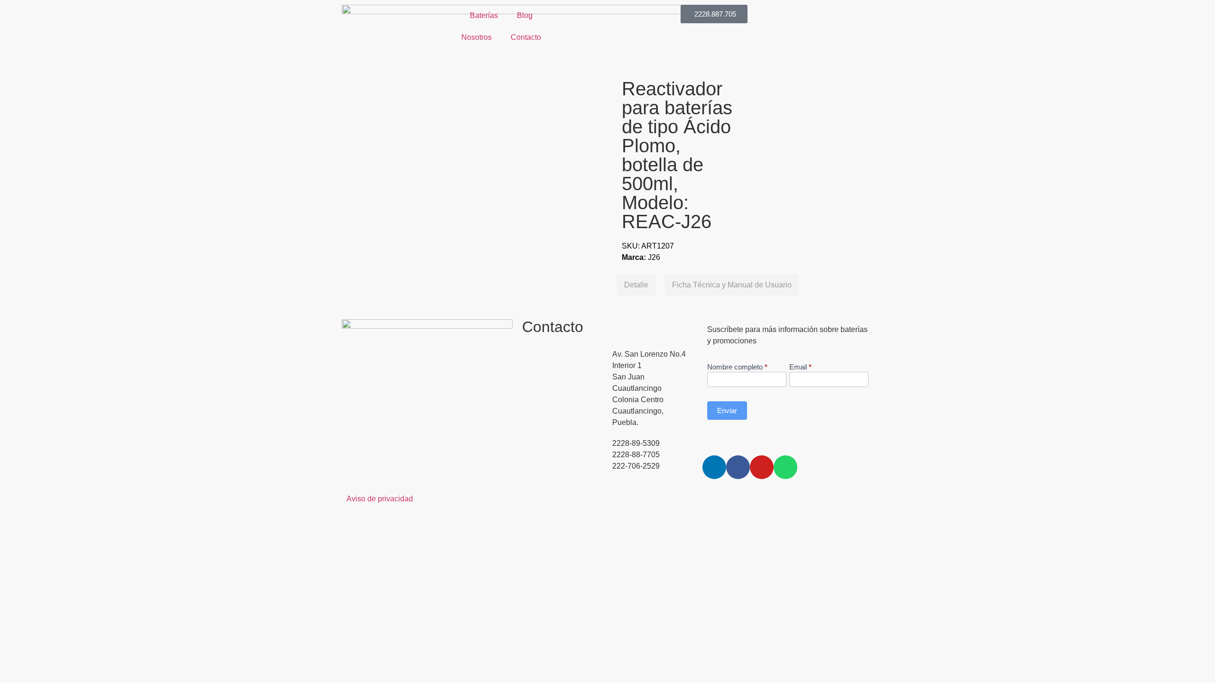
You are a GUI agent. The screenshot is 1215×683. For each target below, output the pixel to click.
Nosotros (476, 37)
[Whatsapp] (785, 467)
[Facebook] (738, 467)
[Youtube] (762, 467)
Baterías (484, 15)
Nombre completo (737, 367)
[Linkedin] (714, 467)
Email (800, 367)
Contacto (526, 37)
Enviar (727, 410)
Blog (525, 15)
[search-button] (558, 9)
